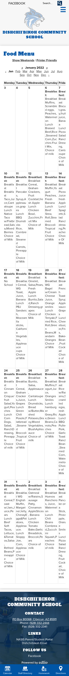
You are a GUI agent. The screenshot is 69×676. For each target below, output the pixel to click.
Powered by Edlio (34, 662)
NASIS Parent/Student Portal (34, 639)
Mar (25, 71)
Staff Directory (25, 673)
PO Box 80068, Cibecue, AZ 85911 (34, 619)
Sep (22, 75)
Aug (59, 71)
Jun (46, 71)
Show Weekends (23, 60)
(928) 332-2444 (39, 623)
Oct (29, 75)
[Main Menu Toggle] (63, 10)
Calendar (7, 673)
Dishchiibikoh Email (34, 643)
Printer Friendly (46, 60)
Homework (44, 673)
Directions (61, 673)
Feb (17, 71)
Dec (43, 75)
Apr (32, 71)
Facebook (16, 3)
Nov (36, 75)
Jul (53, 71)
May (39, 71)
